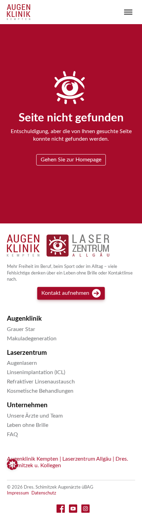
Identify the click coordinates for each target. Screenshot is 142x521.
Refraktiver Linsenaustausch (41, 381)
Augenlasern (22, 363)
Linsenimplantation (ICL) (36, 372)
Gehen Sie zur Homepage (71, 159)
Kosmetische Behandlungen (40, 391)
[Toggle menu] (128, 12)
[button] (12, 464)
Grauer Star (21, 329)
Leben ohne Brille (27, 425)
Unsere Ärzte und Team (35, 416)
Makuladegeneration (32, 338)
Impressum (18, 493)
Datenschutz (43, 493)
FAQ (12, 434)
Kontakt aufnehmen (65, 293)
